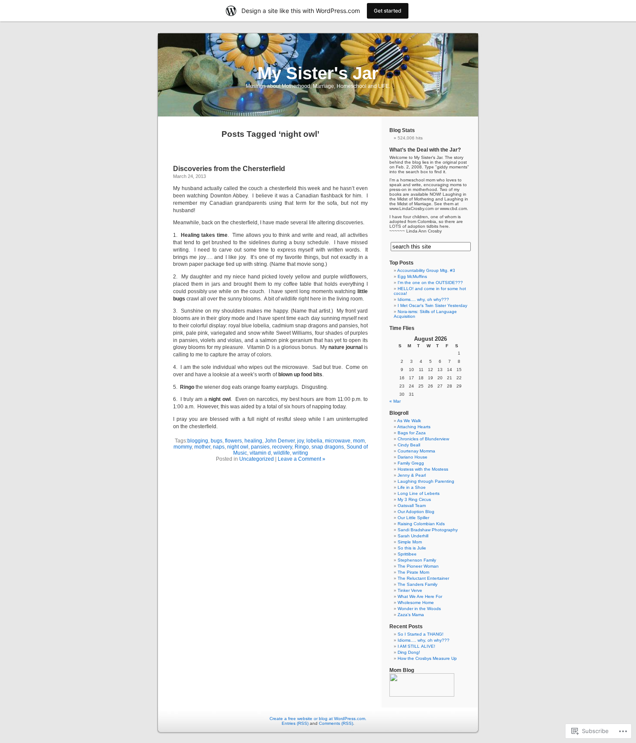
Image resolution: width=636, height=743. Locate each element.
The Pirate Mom (413, 572)
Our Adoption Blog (416, 511)
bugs (216, 441)
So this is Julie (412, 548)
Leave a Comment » (301, 459)
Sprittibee (407, 554)
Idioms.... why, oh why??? (423, 299)
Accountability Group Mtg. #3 (426, 270)
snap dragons (328, 447)
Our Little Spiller (413, 517)
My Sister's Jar (318, 73)
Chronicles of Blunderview (423, 438)
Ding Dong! (409, 652)
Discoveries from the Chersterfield (229, 168)
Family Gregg (411, 463)
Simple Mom (410, 541)
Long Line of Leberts (419, 493)
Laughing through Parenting (426, 481)
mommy (182, 447)
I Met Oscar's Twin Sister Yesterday (432, 305)
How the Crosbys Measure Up (427, 658)
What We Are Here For (420, 596)
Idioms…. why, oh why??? (424, 640)
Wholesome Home (416, 602)
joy (300, 441)
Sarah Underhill (413, 535)
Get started (388, 10)
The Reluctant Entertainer (423, 578)
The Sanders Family (417, 584)
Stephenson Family (417, 560)
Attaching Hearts (413, 426)
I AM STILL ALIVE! (416, 646)
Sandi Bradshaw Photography (428, 529)
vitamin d (260, 453)
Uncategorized (256, 459)
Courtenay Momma (416, 451)
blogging (197, 441)
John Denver (280, 441)
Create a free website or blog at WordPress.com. (318, 718)
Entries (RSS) (295, 723)
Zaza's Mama (411, 614)
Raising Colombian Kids (421, 523)
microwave (337, 441)
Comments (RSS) (336, 723)
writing (300, 453)
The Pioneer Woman (418, 566)
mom (359, 441)
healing (253, 441)
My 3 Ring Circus (414, 499)
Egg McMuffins (412, 276)
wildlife (281, 453)
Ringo (302, 447)
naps (219, 447)
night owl (237, 447)
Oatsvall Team (412, 505)
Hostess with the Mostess (423, 469)
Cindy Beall (409, 445)
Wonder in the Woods (419, 608)
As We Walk (409, 420)
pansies (260, 447)
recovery (282, 447)
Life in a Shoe (412, 487)
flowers (233, 441)
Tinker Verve (410, 590)
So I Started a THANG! (420, 634)
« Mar (395, 401)
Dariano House (412, 457)
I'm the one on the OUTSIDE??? (430, 282)
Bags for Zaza (412, 432)
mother (202, 447)
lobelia (314, 441)
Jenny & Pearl (412, 475)
